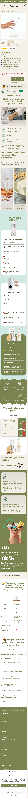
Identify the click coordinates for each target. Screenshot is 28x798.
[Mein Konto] (21, 5)
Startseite (3, 11)
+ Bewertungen (11, 48)
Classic (16, 604)
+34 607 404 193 (7, 713)
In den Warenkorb (16, 79)
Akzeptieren (13, 785)
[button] (25, 772)
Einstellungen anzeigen (13, 792)
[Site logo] (13, 5)
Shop (8, 11)
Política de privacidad (13, 795)
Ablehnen (13, 789)
